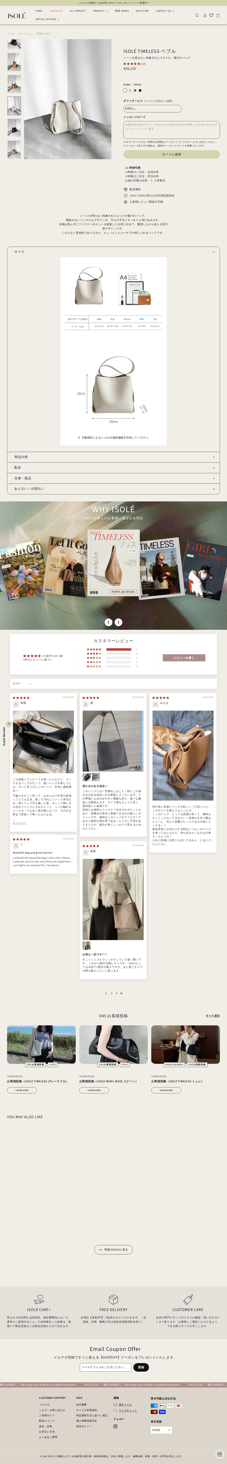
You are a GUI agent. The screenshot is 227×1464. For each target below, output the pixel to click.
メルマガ (44, 1405)
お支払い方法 (47, 1432)
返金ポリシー (84, 1426)
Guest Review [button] (4, 736)
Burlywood (130, 90)
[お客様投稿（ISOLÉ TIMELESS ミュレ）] (185, 1044)
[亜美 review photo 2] (86, 945)
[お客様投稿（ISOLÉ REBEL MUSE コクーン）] (113, 1044)
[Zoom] (67, 99)
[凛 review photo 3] (96, 777)
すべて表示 (213, 1016)
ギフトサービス (147, 101)
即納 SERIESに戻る (116, 1250)
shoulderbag (174, 1064)
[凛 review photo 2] (86, 777)
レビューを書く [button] (184, 658)
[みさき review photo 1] (183, 755)
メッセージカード (134, 117)
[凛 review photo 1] (113, 741)
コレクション (25, 33)
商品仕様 (21, 457)
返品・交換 (45, 1426)
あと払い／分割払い (29, 489)
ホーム (10, 33)
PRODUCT (99, 11)
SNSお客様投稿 (35, 1064)
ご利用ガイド (47, 1415)
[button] (132, 64)
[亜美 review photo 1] (113, 899)
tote (52, 1064)
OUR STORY (142, 11)
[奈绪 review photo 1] (43, 741)
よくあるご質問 (48, 1437)
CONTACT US (163, 11)
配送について (47, 1421)
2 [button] (111, 993)
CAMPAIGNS (56, 11)
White (125, 90)
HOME (38, 11)
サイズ (19, 252)
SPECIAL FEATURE (46, 19)
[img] (21, 698)
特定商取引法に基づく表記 (92, 1415)
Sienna (135, 90)
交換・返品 (22, 478)
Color (132, 85)
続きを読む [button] (20, 823)
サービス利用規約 (86, 1410)
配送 (17, 467)
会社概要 (81, 1405)
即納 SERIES (122, 11)
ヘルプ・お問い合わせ (52, 1410)
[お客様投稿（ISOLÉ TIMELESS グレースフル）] (41, 1044)
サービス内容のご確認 (158, 101)
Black (140, 90)
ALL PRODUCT (78, 11)
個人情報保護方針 (86, 1421)
